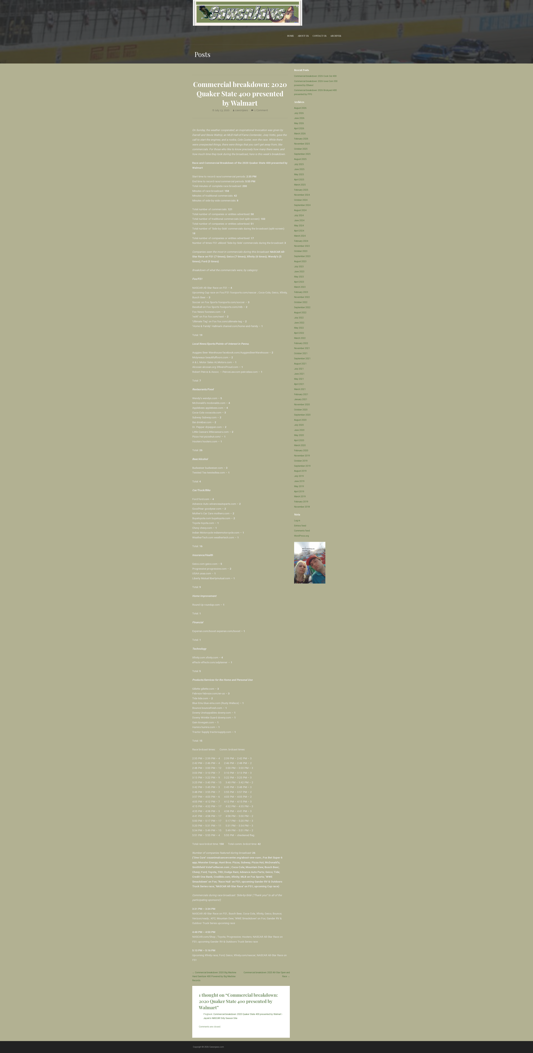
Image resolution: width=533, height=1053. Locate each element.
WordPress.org (301, 535)
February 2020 (301, 450)
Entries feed (300, 525)
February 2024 (301, 241)
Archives (335, 35)
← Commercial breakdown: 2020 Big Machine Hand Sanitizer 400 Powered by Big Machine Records (214, 976)
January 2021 (300, 399)
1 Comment (261, 110)
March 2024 (300, 236)
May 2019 (299, 486)
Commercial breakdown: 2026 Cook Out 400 (315, 76)
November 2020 (302, 404)
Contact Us (319, 35)
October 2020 (300, 409)
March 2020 (300, 445)
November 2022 (302, 297)
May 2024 (299, 225)
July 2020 (299, 425)
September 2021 (302, 358)
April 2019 (299, 491)
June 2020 (299, 430)
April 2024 (299, 230)
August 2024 (300, 210)
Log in (297, 520)
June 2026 (299, 118)
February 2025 (301, 190)
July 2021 (299, 368)
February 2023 (301, 292)
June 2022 (299, 322)
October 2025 (300, 149)
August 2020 (300, 420)
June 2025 (299, 169)
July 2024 (299, 215)
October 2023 (300, 251)
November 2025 (302, 143)
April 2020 (299, 440)
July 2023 (299, 266)
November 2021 (302, 348)
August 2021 (300, 363)
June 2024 (299, 220)
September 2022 (302, 307)
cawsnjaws (241, 110)
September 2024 (302, 205)
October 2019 (300, 460)
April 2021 (299, 384)
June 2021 (299, 373)
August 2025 (300, 159)
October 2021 (300, 353)
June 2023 (299, 271)
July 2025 (299, 164)
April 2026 (299, 128)
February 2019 (301, 501)
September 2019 (302, 466)
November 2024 (302, 195)
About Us (303, 35)
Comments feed (302, 530)
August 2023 (300, 261)
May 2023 (299, 276)
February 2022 (301, 343)
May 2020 (299, 435)
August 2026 (300, 108)
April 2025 (299, 179)
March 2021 (300, 389)
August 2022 (300, 312)
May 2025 (299, 174)
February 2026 (301, 138)
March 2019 (300, 496)
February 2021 (301, 394)
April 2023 (299, 282)
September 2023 (302, 256)
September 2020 (302, 414)
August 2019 (300, 471)
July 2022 (299, 317)
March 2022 (300, 338)
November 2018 (302, 506)
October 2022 (300, 302)
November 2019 (302, 455)
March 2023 (300, 287)
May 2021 (299, 379)
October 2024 (300, 200)
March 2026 (300, 133)
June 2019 (299, 481)
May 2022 (299, 328)
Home (290, 35)
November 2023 (302, 246)
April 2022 (299, 333)
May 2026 (299, 123)
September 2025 (302, 154)
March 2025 (300, 184)
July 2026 (299, 113)
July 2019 (299, 476)
